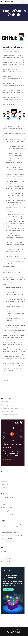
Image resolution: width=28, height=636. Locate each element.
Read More (6, 380)
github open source (6, 527)
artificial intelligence (6, 524)
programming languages (8, 535)
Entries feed (6, 555)
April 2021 (3, 475)
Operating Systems (7, 511)
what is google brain (7, 538)
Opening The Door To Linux (8, 401)
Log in (4, 551)
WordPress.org (6, 561)
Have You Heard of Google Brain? (9, 414)
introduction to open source (8, 529)
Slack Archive (7, 49)
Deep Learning (6, 501)
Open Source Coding (16, 51)
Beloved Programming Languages (9, 405)
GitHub (21, 57)
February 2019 (4, 484)
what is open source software (9, 541)
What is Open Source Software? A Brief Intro (12, 408)
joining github (21, 529)
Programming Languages (9, 514)
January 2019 (4, 487)
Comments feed (7, 558)
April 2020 (3, 478)
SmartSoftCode (14, 632)
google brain (17, 527)
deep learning (17, 524)
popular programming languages (10, 532)
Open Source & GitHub (13, 47)
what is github (19, 535)
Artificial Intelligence (8, 497)
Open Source (8, 51)
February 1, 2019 (17, 49)
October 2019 (4, 481)
